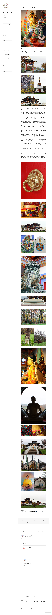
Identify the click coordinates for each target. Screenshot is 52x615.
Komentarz (42, 582)
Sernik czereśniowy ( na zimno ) (7, 67)
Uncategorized (35, 520)
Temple (25, 522)
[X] (8, 36)
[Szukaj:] (7, 40)
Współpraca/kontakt (6, 15)
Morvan (42, 521)
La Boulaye (38, 521)
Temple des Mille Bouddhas (30, 522)
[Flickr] (9, 36)
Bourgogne (39, 520)
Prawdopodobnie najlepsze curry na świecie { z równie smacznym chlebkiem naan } (7, 47)
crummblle (29, 520)
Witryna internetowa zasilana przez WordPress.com (28, 608)
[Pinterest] (6, 36)
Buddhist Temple (23, 521)
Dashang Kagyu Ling (34, 521)
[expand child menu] (11, 12)
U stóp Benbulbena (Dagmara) (30, 535)
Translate (9, 24)
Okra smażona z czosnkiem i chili (7, 54)
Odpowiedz (24, 543)
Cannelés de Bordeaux (6, 61)
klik (28, 151)
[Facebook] (5, 36)
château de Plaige (28, 521)
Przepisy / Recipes (5, 12)
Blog (3, 14)
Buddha (42, 520)
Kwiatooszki (4, 17)
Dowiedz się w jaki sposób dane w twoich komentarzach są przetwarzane (33, 586)
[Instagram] (3, 36)
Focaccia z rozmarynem (6, 52)
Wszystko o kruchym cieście (7, 65)
